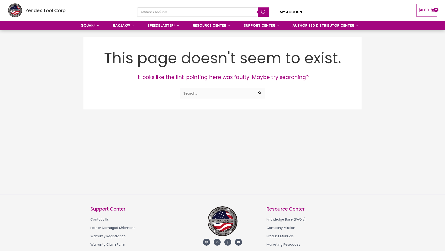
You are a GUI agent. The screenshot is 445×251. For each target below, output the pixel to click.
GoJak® (88, 25)
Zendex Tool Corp (45, 10)
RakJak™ (121, 25)
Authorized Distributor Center (323, 25)
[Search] (263, 12)
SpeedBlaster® (161, 25)
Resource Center (209, 25)
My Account (292, 12)
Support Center (259, 25)
